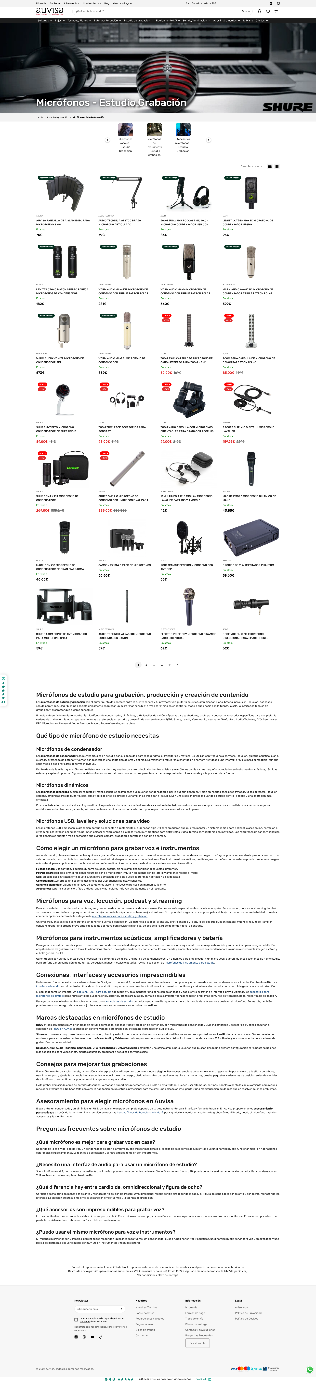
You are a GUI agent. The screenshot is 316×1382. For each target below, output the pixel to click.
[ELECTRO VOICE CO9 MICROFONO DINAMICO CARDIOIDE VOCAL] (189, 607)
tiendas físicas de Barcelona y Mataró (140, 1112)
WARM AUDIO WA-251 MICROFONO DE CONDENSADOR (121, 360)
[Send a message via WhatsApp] (309, 1369)
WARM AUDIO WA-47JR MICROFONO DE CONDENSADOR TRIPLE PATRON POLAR (123, 291)
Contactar (142, 1335)
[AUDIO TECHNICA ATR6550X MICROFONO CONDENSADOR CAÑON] (127, 607)
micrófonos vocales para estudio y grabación (119, 916)
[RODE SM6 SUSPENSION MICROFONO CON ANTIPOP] (189, 538)
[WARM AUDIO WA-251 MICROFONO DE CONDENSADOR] (127, 331)
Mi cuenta (41, 3)
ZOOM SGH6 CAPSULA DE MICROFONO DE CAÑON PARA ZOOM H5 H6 (249, 360)
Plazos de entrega (196, 1324)
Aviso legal (241, 1307)
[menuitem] (44, 20)
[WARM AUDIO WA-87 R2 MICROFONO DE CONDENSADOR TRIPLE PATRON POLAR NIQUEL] (251, 262)
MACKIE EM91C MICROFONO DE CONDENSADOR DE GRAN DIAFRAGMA (60, 567)
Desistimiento (198, 1343)
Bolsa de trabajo (146, 1329)
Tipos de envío (194, 1318)
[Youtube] (92, 1337)
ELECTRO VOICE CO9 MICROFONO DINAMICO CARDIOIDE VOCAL (188, 636)
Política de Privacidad (248, 1313)
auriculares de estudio (119, 1001)
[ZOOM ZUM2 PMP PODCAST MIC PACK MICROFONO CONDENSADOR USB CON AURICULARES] (189, 193)
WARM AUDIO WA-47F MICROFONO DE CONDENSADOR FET (60, 360)
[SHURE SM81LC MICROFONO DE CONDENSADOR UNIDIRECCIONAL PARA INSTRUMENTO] (127, 469)
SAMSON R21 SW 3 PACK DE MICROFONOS (124, 565)
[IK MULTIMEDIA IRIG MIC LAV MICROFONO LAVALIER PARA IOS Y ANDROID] (189, 469)
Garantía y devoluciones (200, 1329)
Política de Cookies (246, 1318)
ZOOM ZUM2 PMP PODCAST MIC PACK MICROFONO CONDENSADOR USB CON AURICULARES (184, 223)
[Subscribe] (121, 1309)
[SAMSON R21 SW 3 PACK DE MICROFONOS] (127, 538)
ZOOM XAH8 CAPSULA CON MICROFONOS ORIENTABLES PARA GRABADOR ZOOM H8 (187, 429)
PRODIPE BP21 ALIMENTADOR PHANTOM (248, 565)
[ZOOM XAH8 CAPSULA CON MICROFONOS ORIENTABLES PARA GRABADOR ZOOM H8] (189, 400)
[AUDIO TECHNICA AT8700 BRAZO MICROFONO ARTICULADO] (127, 193)
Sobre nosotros (71, 3)
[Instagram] (278, 3)
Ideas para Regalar (122, 3)
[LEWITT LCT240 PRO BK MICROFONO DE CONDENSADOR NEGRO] (251, 193)
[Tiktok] (100, 1337)
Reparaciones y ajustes (150, 1318)
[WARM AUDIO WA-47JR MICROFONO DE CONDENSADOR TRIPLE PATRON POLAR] (127, 262)
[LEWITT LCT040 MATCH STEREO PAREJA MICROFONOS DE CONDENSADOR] (64, 262)
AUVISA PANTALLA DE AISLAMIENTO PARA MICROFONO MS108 (63, 222)
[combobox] (162, 11)
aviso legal (104, 1318)
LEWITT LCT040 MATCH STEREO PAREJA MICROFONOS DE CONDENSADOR (62, 291)
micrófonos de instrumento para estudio (189, 962)
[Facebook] (271, 3)
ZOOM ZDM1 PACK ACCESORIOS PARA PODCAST (122, 429)
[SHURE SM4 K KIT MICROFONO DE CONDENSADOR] (64, 469)
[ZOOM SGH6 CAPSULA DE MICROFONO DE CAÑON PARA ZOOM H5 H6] (251, 331)
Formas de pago (195, 1313)
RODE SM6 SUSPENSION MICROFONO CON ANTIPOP (186, 567)
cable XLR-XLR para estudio (94, 991)
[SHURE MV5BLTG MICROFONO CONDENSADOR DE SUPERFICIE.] (64, 400)
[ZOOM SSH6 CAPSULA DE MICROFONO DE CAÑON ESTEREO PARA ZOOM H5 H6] (189, 331)
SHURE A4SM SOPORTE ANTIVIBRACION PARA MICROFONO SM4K (61, 636)
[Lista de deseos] (268, 11)
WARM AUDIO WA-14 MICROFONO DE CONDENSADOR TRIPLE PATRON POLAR (185, 291)
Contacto (55, 3)
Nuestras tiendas (92, 3)
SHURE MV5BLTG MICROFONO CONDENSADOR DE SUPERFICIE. (56, 429)
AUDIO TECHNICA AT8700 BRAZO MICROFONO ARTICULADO (119, 222)
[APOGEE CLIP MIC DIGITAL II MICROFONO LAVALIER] (251, 400)
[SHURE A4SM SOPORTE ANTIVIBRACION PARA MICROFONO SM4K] (64, 607)
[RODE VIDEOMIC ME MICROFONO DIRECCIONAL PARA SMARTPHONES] (251, 607)
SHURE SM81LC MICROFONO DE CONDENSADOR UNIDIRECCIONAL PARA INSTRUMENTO (123, 498)
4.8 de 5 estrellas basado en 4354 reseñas (165, 1379)
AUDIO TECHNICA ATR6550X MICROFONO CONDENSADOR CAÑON (124, 636)
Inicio (40, 117)
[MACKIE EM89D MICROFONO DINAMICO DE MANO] (251, 469)
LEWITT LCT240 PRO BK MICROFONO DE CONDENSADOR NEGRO (248, 222)
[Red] (277, 166)
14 (170, 664)
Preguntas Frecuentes (199, 1335)
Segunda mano (145, 1324)
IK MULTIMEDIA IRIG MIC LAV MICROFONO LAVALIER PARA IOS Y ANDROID (186, 498)
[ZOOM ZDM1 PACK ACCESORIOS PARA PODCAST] (127, 400)
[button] (276, 11)
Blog (106, 3)
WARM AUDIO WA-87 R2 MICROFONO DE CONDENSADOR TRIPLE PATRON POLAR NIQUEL (248, 291)
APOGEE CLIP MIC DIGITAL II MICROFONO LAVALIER (248, 429)
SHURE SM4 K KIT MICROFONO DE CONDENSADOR (57, 498)
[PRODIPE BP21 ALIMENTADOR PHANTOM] (251, 538)
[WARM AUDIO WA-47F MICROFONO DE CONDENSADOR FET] (64, 331)
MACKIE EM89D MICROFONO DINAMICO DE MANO (249, 498)
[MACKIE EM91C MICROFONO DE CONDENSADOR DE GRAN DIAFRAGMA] (64, 538)
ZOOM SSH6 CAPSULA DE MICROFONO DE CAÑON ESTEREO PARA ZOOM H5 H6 (186, 360)
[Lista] (270, 166)
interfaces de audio (48, 986)
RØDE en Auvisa (62, 1028)
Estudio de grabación (57, 117)
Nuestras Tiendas (146, 1307)
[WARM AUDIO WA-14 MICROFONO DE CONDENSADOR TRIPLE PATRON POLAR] (189, 262)
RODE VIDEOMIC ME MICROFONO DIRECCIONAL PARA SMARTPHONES (245, 636)
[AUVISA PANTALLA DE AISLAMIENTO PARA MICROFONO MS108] (64, 193)
